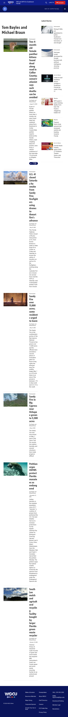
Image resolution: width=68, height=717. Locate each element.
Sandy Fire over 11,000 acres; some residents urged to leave (33, 308)
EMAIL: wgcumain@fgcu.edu (58, 696)
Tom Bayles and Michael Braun (32, 101)
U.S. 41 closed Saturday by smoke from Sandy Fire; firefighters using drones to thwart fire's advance (33, 197)
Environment (32, 39)
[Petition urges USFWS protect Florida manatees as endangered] (15, 469)
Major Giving (28, 700)
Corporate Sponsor (30, 704)
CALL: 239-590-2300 (58, 692)
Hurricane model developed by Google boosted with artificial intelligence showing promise (58, 60)
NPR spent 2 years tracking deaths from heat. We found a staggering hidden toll (58, 107)
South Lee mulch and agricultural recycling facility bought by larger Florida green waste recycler (33, 612)
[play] (4, 9)
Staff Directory (43, 700)
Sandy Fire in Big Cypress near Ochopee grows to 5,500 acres (33, 409)
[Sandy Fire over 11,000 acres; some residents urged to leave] (15, 299)
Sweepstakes (43, 692)
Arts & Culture (57, 75)
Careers (41, 704)
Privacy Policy (43, 712)
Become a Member (30, 696)
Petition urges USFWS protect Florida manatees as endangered (33, 476)
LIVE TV (51, 2)
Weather (56, 98)
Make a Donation (30, 692)
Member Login (57, 705)
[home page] (10, 2)
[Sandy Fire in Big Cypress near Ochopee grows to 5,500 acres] (15, 400)
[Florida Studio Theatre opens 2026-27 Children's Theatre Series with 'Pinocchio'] (47, 146)
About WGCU (42, 696)
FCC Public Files (43, 708)
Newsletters (56, 709)
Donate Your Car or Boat (30, 708)
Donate (61, 3)
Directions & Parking (58, 701)
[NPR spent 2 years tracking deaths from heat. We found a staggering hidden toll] (47, 101)
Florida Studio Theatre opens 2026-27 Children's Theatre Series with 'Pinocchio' (58, 151)
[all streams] (65, 8)
